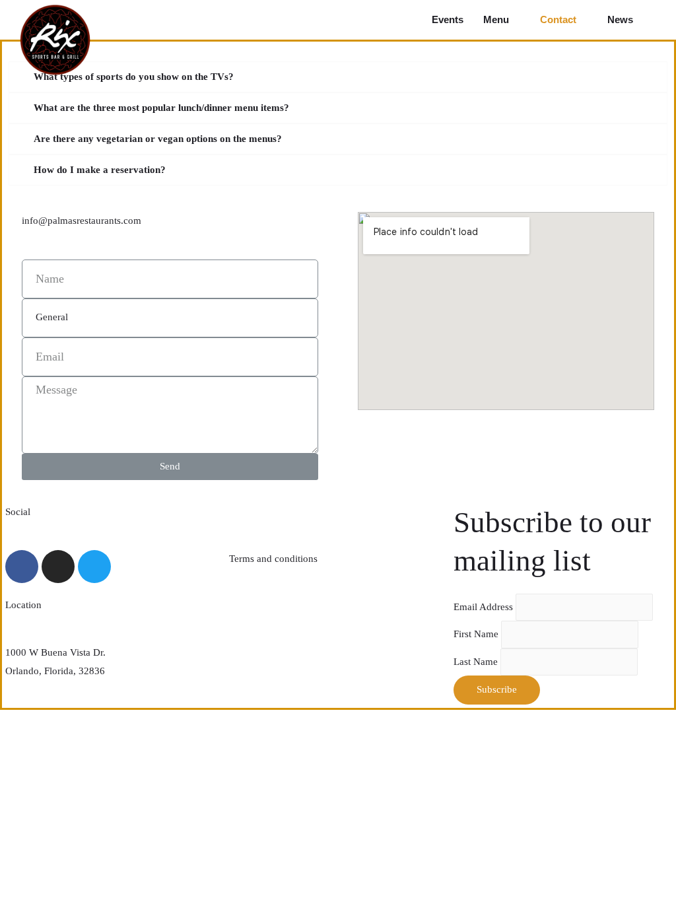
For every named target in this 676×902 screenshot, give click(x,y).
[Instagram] (58, 566)
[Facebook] (21, 566)
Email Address (485, 607)
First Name (477, 634)
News (620, 19)
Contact (558, 19)
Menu (496, 19)
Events (447, 19)
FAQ (238, 511)
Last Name (477, 661)
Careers (244, 606)
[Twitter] (94, 566)
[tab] (338, 76)
